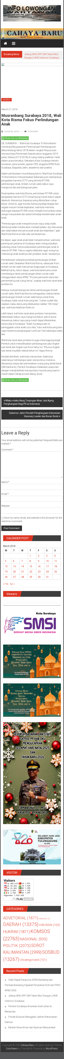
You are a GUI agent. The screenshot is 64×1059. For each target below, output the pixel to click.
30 (39, 577)
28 (22, 577)
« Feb (5, 584)
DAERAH (20, 924)
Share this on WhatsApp (16, 138)
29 (31, 577)
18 (55, 566)
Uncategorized (33, 960)
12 (6, 566)
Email (5, 494)
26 (6, 577)
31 (47, 577)
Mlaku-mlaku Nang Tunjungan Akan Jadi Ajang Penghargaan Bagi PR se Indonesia (29, 402)
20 (14, 571)
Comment (7, 449)
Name (5, 482)
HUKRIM (16, 931)
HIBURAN (49, 925)
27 (14, 577)
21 (22, 571)
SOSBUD (6, 100)
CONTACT (44, 919)
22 (31, 571)
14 (22, 566)
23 (39, 571)
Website (5, 506)
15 (31, 566)
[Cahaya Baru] (5, 43)
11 (55, 561)
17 (47, 566)
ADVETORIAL (20, 918)
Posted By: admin (12, 131)
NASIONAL (33, 939)
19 (6, 571)
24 (47, 571)
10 (47, 561)
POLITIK (17, 945)
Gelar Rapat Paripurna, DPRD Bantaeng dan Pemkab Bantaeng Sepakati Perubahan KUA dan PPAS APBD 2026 (32, 985)
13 (14, 566)
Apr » (12, 584)
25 (55, 571)
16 (39, 566)
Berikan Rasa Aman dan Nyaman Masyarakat (31, 1027)
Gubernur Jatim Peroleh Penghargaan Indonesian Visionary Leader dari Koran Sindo (34, 415)
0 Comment (32, 131)
